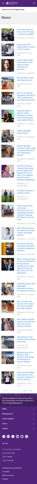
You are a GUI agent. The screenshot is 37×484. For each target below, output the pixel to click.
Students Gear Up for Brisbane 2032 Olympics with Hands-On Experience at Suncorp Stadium (25, 357)
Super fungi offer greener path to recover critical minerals (26, 46)
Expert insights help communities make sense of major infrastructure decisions (25, 64)
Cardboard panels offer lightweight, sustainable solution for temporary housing (26, 287)
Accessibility (5, 471)
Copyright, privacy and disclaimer (12, 468)
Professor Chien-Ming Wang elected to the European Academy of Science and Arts (26, 376)
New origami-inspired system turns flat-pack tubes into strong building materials (26, 322)
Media (4, 409)
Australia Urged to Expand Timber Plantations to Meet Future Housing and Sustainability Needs (25, 115)
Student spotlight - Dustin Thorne (24, 132)
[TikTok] (26, 436)
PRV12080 (10, 460)
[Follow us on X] (12, 436)
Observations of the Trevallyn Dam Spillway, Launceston (26, 339)
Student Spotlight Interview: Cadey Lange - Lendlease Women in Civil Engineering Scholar (26, 150)
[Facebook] (3, 436)
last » (31, 391)
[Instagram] (22, 436)
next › (25, 391)
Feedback (5, 479)
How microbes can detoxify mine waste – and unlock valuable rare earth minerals (26, 304)
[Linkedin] (8, 436)
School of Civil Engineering (13, 9)
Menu (3, 3)
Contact (4, 428)
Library (4, 423)
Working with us (7, 414)
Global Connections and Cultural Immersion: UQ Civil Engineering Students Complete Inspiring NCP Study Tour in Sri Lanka (25, 213)
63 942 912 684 (10, 453)
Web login (5, 443)
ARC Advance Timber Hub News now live (25, 79)
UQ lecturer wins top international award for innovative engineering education (26, 247)
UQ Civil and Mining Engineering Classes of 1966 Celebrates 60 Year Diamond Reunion (26, 96)
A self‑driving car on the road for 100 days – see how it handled (25, 31)
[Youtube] (17, 436)
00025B (9, 457)
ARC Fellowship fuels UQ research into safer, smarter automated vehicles (26, 231)
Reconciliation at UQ (15, 403)
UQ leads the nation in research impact (25, 191)
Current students (8, 419)
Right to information (8, 475)
